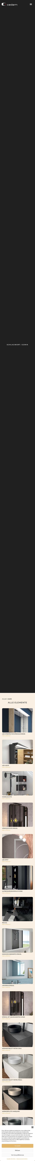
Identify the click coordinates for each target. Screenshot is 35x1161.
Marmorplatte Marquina (11, 1111)
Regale (4, 922)
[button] (32, 1127)
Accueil (4, 699)
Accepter (17, 1146)
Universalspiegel (8, 985)
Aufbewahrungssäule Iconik (12, 891)
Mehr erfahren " (6, 735)
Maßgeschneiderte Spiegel (11, 954)
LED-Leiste (5, 765)
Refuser (17, 1150)
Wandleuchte (7, 797)
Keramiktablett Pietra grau (12, 1048)
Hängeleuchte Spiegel (10, 828)
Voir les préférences (17, 1155)
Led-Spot (5, 860)
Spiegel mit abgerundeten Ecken (13, 1017)
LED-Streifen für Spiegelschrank (13, 734)
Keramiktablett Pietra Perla (12, 1080)
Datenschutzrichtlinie (21, 1158)
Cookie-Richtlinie (11, 1158)
